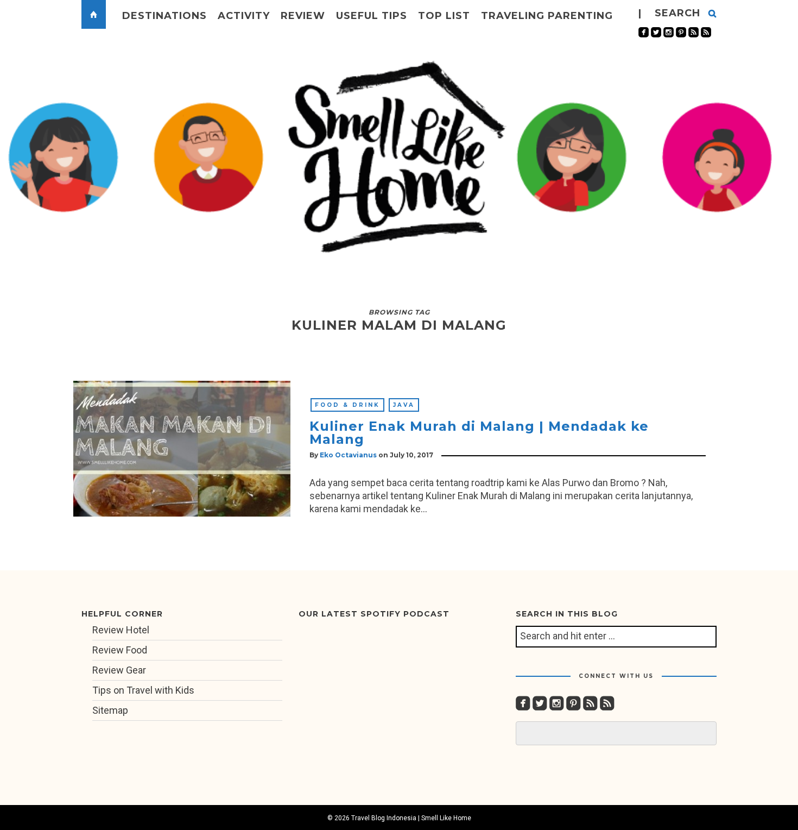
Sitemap (110, 710)
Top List (444, 16)
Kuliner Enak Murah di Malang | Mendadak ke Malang (479, 432)
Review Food (119, 650)
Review (303, 16)
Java (404, 404)
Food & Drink (347, 404)
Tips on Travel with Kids (143, 690)
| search (669, 13)
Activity (244, 16)
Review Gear (119, 670)
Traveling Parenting (547, 16)
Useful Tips (371, 16)
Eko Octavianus (348, 455)
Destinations (164, 16)
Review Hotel (120, 630)
